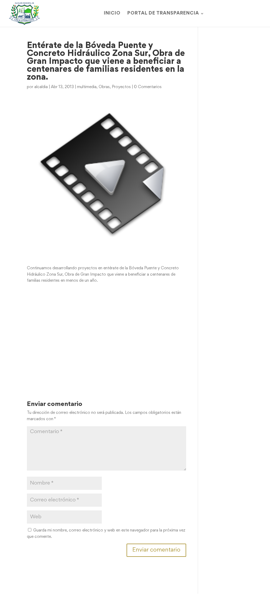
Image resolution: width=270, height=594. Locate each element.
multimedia (87, 87)
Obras (104, 87)
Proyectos (121, 87)
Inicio (112, 14)
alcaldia (41, 87)
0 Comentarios (148, 87)
